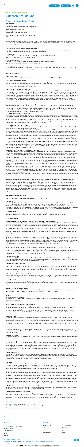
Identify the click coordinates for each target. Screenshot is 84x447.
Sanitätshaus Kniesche (10, 12)
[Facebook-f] (75, 440)
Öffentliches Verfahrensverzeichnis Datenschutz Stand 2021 (25, 408)
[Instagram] (78, 440)
